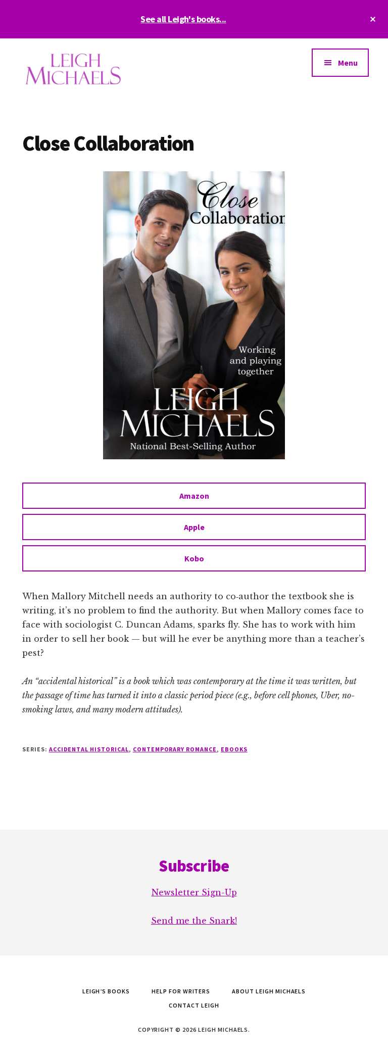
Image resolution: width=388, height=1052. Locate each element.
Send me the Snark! (194, 921)
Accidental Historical (89, 749)
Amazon (194, 496)
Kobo (194, 558)
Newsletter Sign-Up (194, 892)
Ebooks (234, 749)
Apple (194, 527)
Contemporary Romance (175, 749)
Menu (348, 63)
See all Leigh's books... (183, 19)
